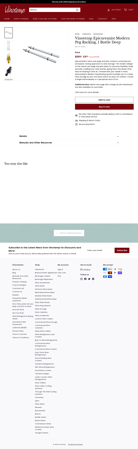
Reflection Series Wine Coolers (44, 428)
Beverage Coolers (42, 276)
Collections (86, 34)
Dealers (15, 295)
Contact (103, 19)
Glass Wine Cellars (43, 331)
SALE (91, 19)
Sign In (60, 269)
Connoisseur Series (43, 424)
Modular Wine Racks (43, 296)
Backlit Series (40, 417)
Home (7, 19)
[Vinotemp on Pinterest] (93, 279)
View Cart (62, 273)
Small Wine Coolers (43, 370)
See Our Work (18, 313)
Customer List (18, 288)
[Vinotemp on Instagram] (81, 279)
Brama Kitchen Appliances (46, 273)
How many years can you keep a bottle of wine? (22, 305)
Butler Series (40, 420)
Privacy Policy (18, 331)
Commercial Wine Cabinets (42, 326)
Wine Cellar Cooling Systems (43, 387)
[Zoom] (41, 53)
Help (114, 19)
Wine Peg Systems (43, 305)
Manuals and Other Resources (35, 142)
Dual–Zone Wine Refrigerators (42, 353)
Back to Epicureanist (70, 233)
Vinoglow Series (41, 433)
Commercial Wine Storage (46, 322)
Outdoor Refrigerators (44, 364)
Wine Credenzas (42, 315)
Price (77, 52)
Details (23, 136)
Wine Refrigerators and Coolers (45, 335)
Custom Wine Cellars (44, 319)
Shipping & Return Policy (89, 120)
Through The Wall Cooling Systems (45, 393)
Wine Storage (21, 19)
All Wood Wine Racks (43, 289)
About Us (16, 269)
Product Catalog (19, 282)
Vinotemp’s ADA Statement (19, 323)
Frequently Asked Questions (19, 299)
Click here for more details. (87, 92)
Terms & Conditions (20, 337)
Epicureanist (98, 34)
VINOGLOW (39, 269)
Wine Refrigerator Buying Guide (22, 317)
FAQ (59, 276)
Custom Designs (19, 285)
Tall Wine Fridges (42, 374)
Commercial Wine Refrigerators (42, 344)
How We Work (18, 309)
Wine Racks (40, 286)
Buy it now (104, 106)
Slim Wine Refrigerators (45, 367)
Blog (14, 273)
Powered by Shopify (75, 444)
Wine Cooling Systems (45, 19)
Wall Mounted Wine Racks (45, 299)
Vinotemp (39, 397)
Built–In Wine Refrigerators (46, 340)
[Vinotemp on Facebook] (85, 279)
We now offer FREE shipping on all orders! (69, 2)
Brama (38, 414)
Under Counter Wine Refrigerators (43, 378)
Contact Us (17, 291)
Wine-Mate (40, 404)
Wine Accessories (42, 282)
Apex (37, 401)
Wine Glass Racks (42, 302)
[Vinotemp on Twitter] (89, 279)
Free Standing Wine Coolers (43, 359)
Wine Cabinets (41, 312)
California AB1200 (19, 327)
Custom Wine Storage (73, 19)
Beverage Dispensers (44, 279)
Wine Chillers (40, 383)
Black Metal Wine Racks (45, 292)
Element (38, 407)
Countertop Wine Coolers (46, 349)
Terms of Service (19, 334)
